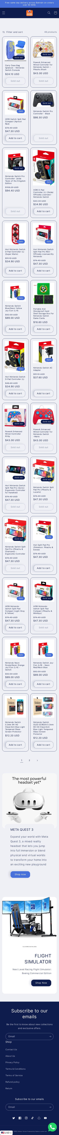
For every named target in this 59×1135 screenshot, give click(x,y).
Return (8, 1088)
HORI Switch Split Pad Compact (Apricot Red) (15, 121)
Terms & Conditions (15, 1069)
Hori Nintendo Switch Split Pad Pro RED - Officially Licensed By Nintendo (43, 253)
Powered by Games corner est (37, 1131)
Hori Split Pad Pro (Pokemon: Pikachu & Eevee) (43, 547)
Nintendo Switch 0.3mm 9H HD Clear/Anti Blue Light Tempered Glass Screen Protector (15, 727)
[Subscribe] (50, 1036)
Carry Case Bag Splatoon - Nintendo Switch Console (14, 67)
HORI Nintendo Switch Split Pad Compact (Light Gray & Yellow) (15, 609)
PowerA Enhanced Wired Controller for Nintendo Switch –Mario (42, 433)
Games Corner (22, 1131)
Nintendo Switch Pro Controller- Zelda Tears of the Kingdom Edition (15, 179)
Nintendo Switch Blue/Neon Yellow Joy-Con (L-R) (13, 308)
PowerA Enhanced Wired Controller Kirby (13, 433)
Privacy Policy (12, 1062)
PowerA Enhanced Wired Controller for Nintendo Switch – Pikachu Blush (42, 66)
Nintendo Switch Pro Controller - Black (43, 112)
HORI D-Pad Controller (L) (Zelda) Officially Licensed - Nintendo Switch (43, 193)
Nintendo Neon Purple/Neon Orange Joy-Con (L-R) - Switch (15, 666)
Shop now (20, 874)
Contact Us (11, 1049)
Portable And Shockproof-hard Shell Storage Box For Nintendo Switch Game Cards (43, 313)
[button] (3, 13)
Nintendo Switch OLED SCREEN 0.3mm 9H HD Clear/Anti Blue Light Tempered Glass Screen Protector (43, 728)
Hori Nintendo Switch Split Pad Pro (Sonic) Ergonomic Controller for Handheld (15, 489)
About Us (10, 1056)
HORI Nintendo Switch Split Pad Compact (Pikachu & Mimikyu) (42, 609)
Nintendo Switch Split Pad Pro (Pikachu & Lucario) (43, 489)
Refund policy (12, 1082)
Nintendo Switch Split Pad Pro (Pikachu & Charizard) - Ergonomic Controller (15, 550)
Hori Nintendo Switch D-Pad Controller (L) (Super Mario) (15, 251)
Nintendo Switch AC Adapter (42, 369)
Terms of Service (14, 1075)
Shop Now (41, 983)
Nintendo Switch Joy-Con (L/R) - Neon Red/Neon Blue (43, 665)
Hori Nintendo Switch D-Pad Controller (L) (15, 378)
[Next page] (37, 760)
